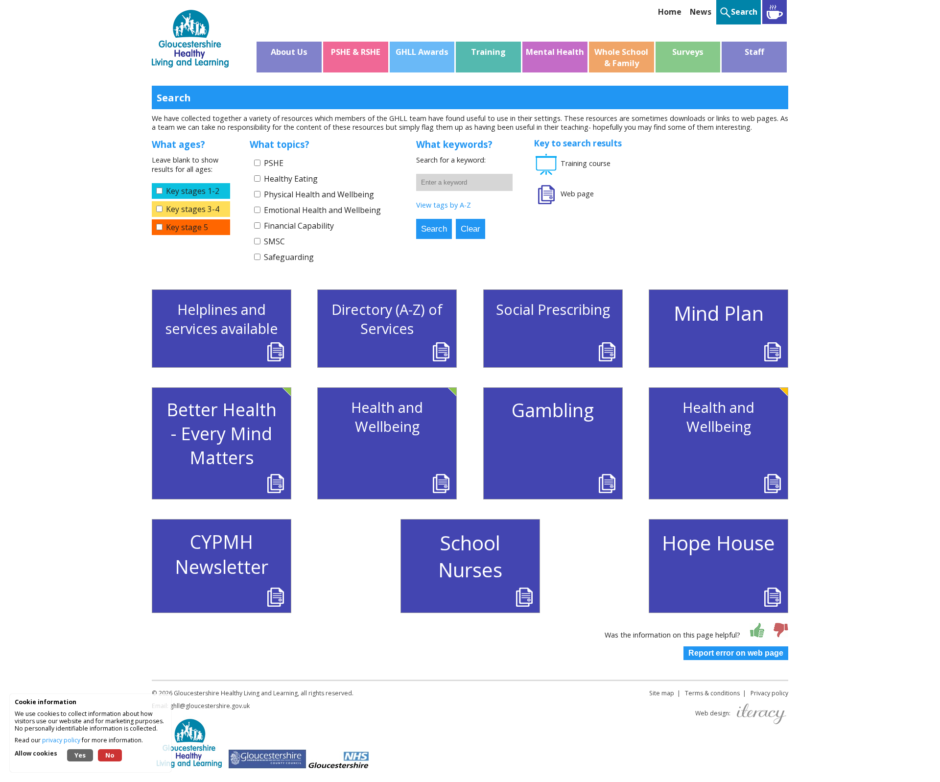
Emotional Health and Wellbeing (322, 210)
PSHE (273, 163)
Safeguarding (289, 257)
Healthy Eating (291, 178)
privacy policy (61, 740)
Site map (661, 693)
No (110, 755)
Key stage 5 (187, 227)
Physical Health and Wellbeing (319, 194)
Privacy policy (769, 693)
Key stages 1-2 (192, 191)
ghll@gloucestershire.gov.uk (210, 706)
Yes (80, 755)
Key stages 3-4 (192, 209)
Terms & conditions (712, 693)
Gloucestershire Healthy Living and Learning (236, 693)
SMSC (274, 241)
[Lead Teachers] (774, 12)
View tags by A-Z (443, 205)
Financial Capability (299, 225)
